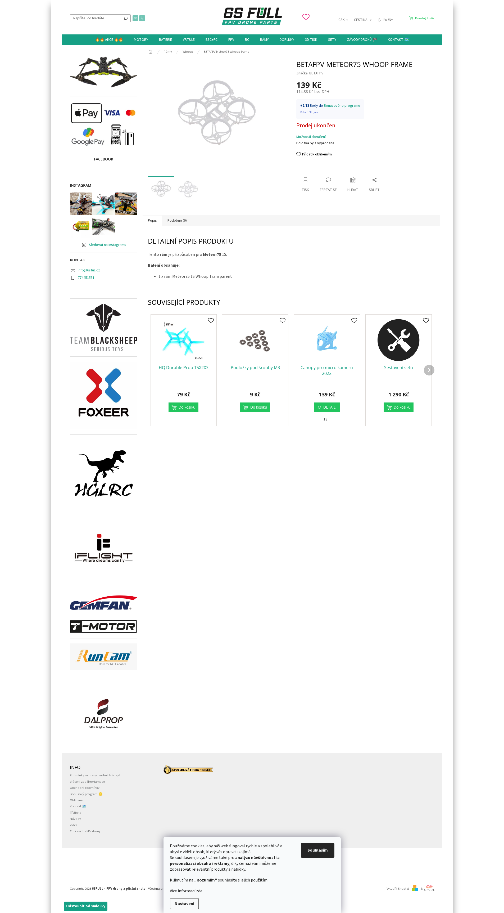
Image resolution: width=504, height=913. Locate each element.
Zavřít (305, 169)
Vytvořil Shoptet (398, 888)
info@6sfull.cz (89, 270)
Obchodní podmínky (84, 787)
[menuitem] (109, 39)
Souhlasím (317, 850)
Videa (74, 825)
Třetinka (75, 812)
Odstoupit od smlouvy (85, 906)
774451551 (86, 277)
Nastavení (184, 904)
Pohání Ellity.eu (309, 112)
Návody (75, 818)
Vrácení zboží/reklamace (87, 781)
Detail (329, 407)
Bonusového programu (342, 105)
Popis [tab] (152, 220)
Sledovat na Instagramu (107, 245)
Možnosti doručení (311, 137)
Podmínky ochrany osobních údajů (95, 775)
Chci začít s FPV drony (85, 831)
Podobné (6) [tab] (177, 220)
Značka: (309, 73)
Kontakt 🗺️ (78, 806)
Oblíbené (76, 800)
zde (199, 891)
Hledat (125, 18)
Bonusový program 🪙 (86, 794)
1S (326, 419)
